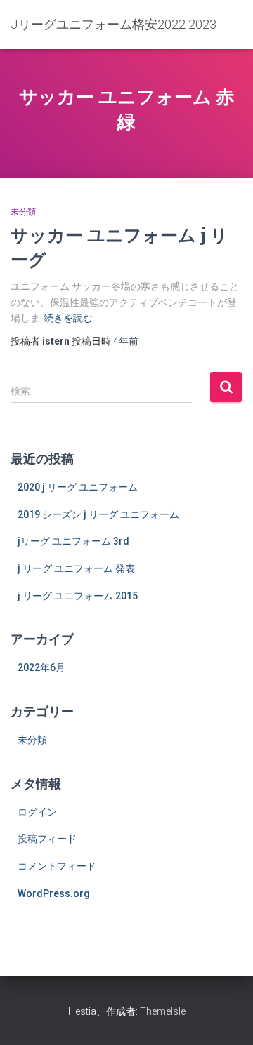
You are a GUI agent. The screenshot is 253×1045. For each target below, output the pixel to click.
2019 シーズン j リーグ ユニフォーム (98, 514)
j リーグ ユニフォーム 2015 (78, 595)
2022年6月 (41, 667)
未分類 (23, 212)
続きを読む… (71, 318)
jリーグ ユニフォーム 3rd (73, 541)
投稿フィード (47, 838)
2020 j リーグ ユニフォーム (78, 487)
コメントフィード (57, 866)
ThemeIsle (163, 1011)
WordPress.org (54, 893)
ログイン (37, 812)
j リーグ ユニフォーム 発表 (76, 568)
